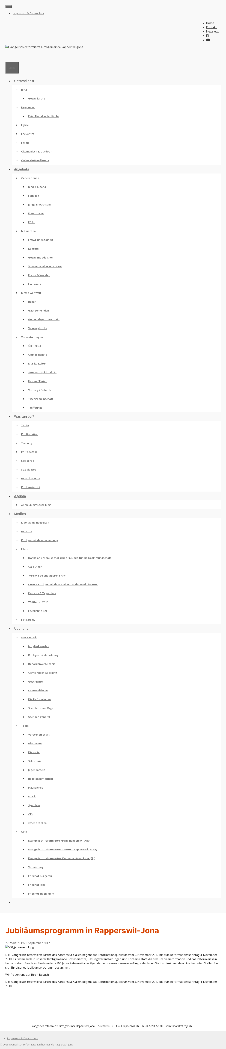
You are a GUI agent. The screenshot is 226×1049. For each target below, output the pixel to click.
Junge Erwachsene (40, 204)
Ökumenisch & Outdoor (36, 151)
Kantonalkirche (38, 690)
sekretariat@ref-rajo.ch (178, 1026)
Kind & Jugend (37, 187)
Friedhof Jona (37, 884)
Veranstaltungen (32, 337)
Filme (24, 549)
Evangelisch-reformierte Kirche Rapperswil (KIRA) (59, 840)
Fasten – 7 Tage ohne (42, 593)
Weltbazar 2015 (38, 602)
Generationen (30, 178)
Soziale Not (28, 469)
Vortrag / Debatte (40, 390)
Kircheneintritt (30, 487)
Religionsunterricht (40, 778)
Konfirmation (29, 434)
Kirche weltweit (31, 293)
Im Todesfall (29, 452)
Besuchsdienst (30, 478)
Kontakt (211, 27)
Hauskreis (34, 284)
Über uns (21, 628)
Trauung (26, 443)
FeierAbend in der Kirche (43, 116)
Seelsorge (27, 460)
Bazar (32, 301)
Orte (24, 831)
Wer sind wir (29, 637)
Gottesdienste (37, 354)
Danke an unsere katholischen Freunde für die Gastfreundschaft (69, 558)
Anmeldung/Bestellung (36, 505)
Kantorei (33, 248)
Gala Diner (35, 566)
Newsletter (213, 31)
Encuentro (27, 134)
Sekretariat (35, 761)
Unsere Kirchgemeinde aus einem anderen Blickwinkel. (63, 584)
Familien (33, 195)
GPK (30, 814)
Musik (32, 796)
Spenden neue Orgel (41, 708)
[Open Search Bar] (7, 57)
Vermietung (35, 867)
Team (25, 725)
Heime (25, 142)
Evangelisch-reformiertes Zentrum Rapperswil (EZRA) (62, 849)
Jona (24, 89)
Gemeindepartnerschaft (44, 319)
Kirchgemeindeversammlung (39, 540)
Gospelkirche (36, 98)
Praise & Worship (39, 275)
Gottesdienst (24, 81)
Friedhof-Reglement (41, 893)
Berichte (26, 531)
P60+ (31, 222)
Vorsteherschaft (39, 734)
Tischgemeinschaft (40, 399)
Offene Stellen (37, 823)
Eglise (25, 125)
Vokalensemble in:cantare (45, 266)
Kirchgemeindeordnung (43, 655)
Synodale (34, 805)
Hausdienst (35, 787)
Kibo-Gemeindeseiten (35, 522)
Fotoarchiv (28, 619)
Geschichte (35, 681)
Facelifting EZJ (37, 611)
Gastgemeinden (38, 310)
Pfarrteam (35, 743)
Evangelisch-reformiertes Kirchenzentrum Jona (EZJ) (61, 858)
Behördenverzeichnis (41, 664)
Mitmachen (28, 231)
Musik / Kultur (37, 363)
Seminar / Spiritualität (42, 372)
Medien (20, 514)
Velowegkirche (37, 328)
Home (210, 23)
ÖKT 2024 (34, 346)
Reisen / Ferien (37, 381)
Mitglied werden (38, 646)
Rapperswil (28, 107)
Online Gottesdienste (35, 160)
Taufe (25, 425)
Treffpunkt (35, 407)
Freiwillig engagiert (40, 240)
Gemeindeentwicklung (42, 672)
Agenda (20, 496)
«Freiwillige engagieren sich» (47, 575)
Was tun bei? (24, 416)
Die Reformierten (39, 699)
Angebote (21, 169)
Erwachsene (36, 213)
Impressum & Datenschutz (28, 13)
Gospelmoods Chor (40, 257)
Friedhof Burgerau (40, 876)
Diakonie (34, 752)
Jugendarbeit (36, 770)
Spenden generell (39, 717)
